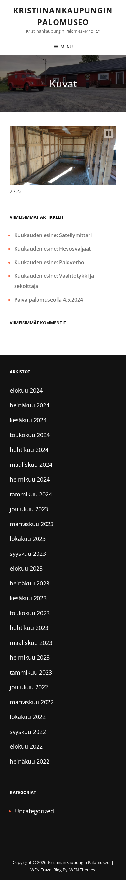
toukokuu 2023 (30, 613)
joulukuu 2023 (29, 509)
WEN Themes (82, 870)
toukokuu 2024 (30, 435)
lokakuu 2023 (28, 539)
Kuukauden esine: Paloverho (49, 262)
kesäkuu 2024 (28, 420)
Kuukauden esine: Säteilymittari (53, 235)
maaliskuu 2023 (31, 642)
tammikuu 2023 (31, 672)
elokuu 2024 (26, 390)
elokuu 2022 (26, 746)
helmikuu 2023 (30, 657)
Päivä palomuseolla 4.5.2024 (48, 299)
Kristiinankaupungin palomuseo (79, 862)
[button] (108, 133)
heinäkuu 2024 (29, 405)
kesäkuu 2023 (28, 598)
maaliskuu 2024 (31, 464)
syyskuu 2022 (28, 731)
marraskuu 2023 (32, 524)
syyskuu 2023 (28, 553)
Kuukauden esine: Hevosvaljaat (52, 248)
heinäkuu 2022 (29, 761)
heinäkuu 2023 (29, 583)
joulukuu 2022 (29, 687)
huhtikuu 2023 (29, 628)
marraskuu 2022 (32, 702)
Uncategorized (34, 811)
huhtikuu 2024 (29, 450)
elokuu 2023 (26, 568)
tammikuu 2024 (31, 494)
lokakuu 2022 (28, 717)
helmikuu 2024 (30, 479)
